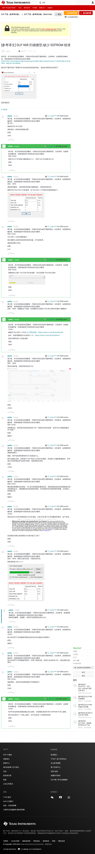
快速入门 (42, 8)
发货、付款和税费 (9, 805)
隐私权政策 (26, 841)
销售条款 (36, 841)
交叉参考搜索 (55, 763)
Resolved (77, 648)
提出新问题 (87, 13)
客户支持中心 (55, 767)
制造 (4, 780)
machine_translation (83, 667)
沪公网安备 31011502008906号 (31, 849)
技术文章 (27, 8)
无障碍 (5, 841)
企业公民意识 (8, 784)
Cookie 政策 (15, 841)
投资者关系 (7, 775)
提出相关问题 (72, 13)
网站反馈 (61, 841)
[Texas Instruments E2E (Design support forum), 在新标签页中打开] (60, 798)
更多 (59, 14)
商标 (53, 841)
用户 (93, 2)
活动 (4, 771)
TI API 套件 (7, 797)
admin (8, 51)
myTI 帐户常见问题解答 (59, 780)
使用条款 (46, 841)
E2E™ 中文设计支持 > (9, 8)
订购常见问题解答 (9, 810)
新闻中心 (6, 763)
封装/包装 (54, 771)
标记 (83, 672)
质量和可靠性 (56, 775)
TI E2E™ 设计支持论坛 (58, 759)
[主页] (17, 2)
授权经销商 (21, 810)
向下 (14, 140)
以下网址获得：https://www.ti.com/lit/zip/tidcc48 (45, 332)
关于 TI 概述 (7, 755)
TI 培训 (34, 8)
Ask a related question (49, 29)
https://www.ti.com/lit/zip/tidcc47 (47, 335)
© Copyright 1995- (11, 844)
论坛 (20, 8)
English (50, 8)
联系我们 (54, 755)
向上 (8, 140)
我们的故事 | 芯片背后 (11, 767)
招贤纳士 (6, 759)
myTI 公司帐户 (8, 801)
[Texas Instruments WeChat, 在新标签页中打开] (52, 798)
